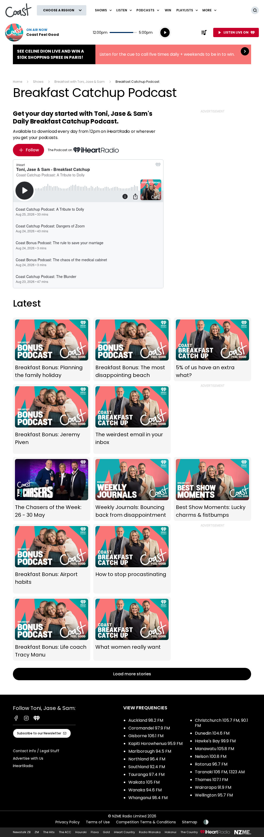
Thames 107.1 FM (211, 780)
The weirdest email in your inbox (132, 419)
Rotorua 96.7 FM (211, 764)
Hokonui (170, 832)
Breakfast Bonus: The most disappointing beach (132, 349)
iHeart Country (124, 832)
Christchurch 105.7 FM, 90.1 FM (221, 722)
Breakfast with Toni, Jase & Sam (79, 81)
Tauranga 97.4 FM (146, 774)
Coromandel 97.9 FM (149, 728)
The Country (189, 832)
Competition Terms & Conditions (146, 822)
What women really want (132, 629)
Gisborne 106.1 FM (145, 736)
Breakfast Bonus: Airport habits (51, 559)
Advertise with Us (28, 758)
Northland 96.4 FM (146, 759)
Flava (95, 832)
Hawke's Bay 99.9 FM (215, 741)
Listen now (32, 32)
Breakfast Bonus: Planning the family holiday (51, 349)
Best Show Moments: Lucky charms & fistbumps (212, 489)
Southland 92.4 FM (146, 767)
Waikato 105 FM (144, 782)
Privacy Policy (67, 822)
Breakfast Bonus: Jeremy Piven (51, 419)
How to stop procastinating (132, 559)
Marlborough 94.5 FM (149, 751)
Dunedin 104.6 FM (212, 733)
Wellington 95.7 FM (214, 795)
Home (17, 81)
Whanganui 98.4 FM (148, 798)
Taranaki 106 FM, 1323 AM (220, 772)
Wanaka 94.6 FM (145, 790)
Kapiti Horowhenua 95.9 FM (155, 743)
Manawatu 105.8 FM (214, 749)
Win (168, 10)
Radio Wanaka (150, 832)
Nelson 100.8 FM (210, 756)
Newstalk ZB (21, 832)
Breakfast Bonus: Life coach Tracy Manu (51, 629)
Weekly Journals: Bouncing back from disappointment (132, 489)
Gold (106, 832)
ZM (37, 832)
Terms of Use (98, 822)
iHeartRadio (23, 765)
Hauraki (81, 832)
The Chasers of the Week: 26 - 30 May (51, 489)
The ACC (65, 832)
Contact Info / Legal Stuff (36, 750)
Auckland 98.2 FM (145, 720)
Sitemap (189, 822)
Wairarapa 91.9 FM (213, 787)
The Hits (49, 832)
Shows (38, 81)
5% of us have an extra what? (212, 349)
